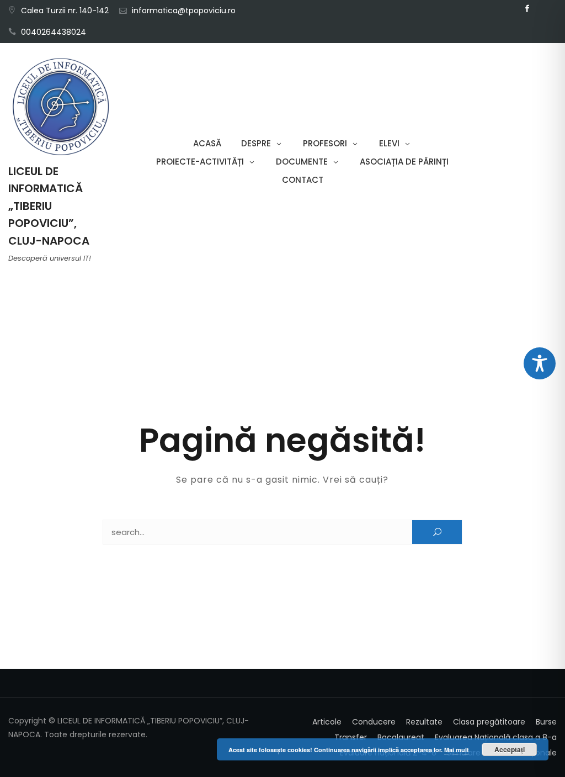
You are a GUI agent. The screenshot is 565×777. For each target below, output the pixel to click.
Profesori (325, 143)
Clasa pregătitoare (489, 721)
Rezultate (424, 721)
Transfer (350, 737)
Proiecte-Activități (200, 161)
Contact (302, 180)
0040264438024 (53, 32)
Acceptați (509, 749)
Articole (327, 721)
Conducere (374, 721)
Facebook (527, 8)
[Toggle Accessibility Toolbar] (540, 363)
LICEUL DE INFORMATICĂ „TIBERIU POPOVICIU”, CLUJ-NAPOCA (48, 206)
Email (544, 8)
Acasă (207, 143)
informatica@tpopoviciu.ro (184, 10)
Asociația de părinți (404, 161)
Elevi (389, 143)
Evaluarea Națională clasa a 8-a (496, 737)
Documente (302, 161)
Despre (256, 143)
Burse (546, 721)
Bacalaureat (400, 737)
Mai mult (456, 750)
